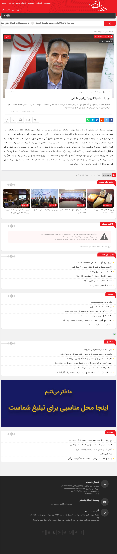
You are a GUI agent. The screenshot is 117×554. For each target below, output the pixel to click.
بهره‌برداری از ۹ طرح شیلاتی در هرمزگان (45, 209)
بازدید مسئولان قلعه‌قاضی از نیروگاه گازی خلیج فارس (91, 444)
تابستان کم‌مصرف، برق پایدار (101, 285)
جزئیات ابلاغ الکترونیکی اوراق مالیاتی (90, 99)
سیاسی (31, 3)
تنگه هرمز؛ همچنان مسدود (101, 302)
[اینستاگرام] (70, 532)
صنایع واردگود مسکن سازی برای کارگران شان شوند (92, 367)
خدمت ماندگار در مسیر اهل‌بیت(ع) (98, 280)
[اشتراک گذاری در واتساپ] (88, 120)
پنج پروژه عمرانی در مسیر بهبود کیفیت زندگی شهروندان (90, 440)
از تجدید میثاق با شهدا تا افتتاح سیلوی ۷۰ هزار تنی (22, 23)
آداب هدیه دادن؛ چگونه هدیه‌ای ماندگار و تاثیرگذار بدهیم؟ (89, 358)
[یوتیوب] (48, 532)
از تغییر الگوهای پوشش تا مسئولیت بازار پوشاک (93, 276)
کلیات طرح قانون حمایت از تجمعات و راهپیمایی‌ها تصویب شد (87, 320)
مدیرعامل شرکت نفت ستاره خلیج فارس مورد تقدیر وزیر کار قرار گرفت (84, 372)
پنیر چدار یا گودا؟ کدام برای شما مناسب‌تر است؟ (68, 23)
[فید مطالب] (43, 532)
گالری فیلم (6, 9)
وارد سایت (87, 246)
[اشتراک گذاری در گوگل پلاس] (102, 120)
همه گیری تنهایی (105, 453)
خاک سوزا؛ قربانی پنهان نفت (101, 271)
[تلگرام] (64, 532)
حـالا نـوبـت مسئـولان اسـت (100, 324)
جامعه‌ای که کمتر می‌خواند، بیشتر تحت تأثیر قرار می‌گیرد (89, 458)
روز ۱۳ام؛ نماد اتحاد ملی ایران (100, 306)
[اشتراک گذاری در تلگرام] (92, 120)
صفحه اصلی (108, 31)
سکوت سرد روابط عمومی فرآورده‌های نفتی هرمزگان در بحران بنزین (85, 354)
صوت (4, 3)
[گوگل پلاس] (59, 532)
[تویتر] (75, 532)
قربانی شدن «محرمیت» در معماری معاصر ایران (93, 449)
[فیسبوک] (81, 532)
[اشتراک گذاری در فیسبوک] (111, 120)
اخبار (95, 31)
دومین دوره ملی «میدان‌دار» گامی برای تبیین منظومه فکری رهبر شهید (17, 211)
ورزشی (11, 3)
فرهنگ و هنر (21, 3)
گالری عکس (16, 9)
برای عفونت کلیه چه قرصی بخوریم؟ (98, 349)
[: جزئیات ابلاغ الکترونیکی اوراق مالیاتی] (28, 120)
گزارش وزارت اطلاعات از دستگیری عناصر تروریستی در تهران (88, 311)
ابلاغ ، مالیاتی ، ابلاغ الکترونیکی (88, 175)
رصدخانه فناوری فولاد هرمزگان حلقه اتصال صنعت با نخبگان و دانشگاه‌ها (83, 363)
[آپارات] (54, 532)
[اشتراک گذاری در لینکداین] (97, 120)
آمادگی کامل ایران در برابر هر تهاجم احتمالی (95, 315)
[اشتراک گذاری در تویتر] (106, 120)
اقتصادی (39, 3)
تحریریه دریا (22, 112)
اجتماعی (47, 3)
